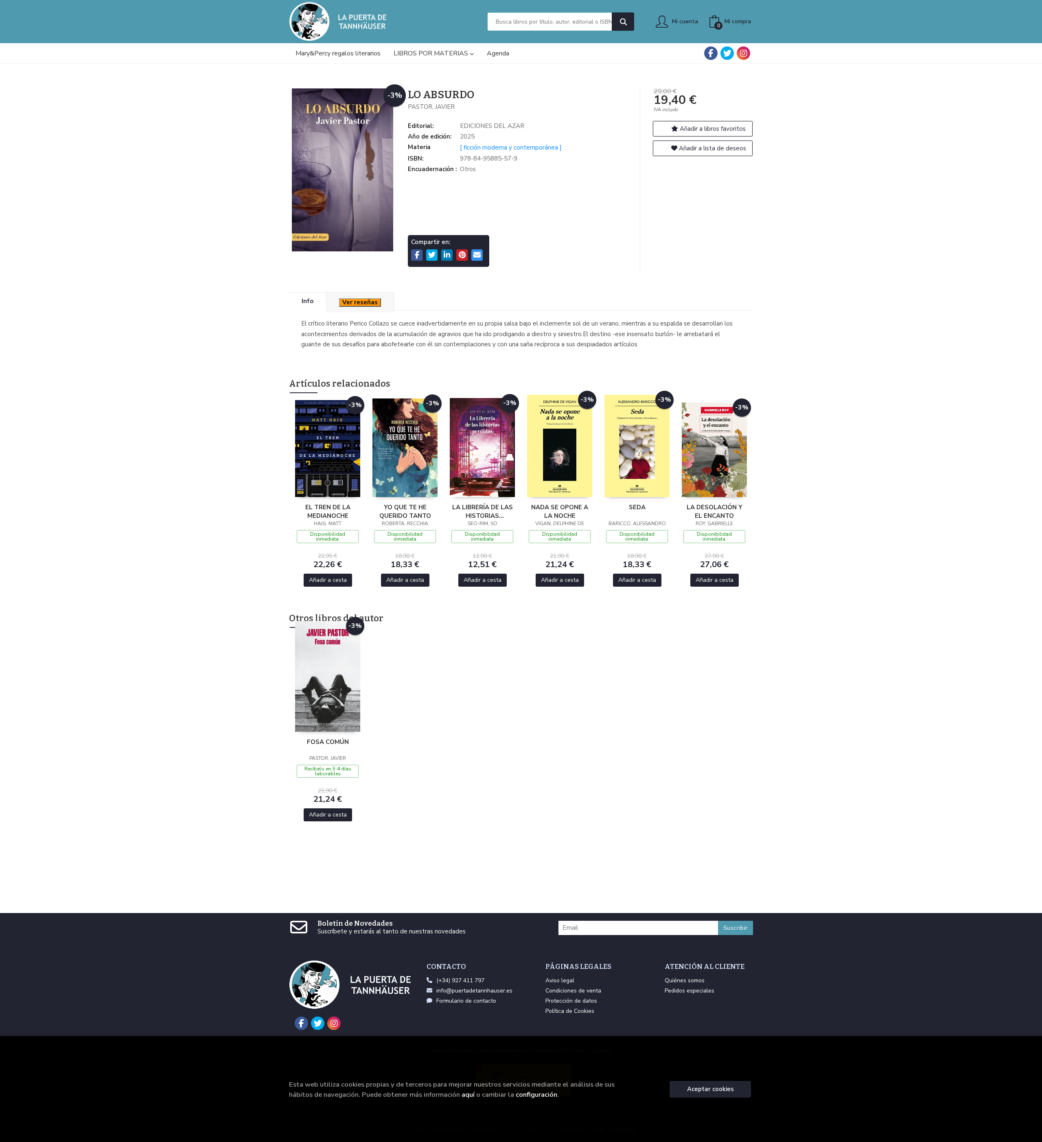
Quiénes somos (685, 980)
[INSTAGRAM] (743, 53)
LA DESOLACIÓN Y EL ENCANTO (714, 511)
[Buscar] (623, 22)
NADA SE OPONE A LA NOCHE (559, 511)
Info (307, 301)
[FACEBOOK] (711, 53)
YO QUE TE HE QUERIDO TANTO (405, 511)
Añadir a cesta (328, 580)
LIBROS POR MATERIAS (432, 53)
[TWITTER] (727, 53)
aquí (468, 1094)
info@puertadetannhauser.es (474, 991)
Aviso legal (559, 980)
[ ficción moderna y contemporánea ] (511, 147)
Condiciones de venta (573, 991)
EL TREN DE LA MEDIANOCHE (327, 511)
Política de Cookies (569, 1011)
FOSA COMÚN (328, 742)
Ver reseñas (360, 302)
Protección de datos (571, 1001)
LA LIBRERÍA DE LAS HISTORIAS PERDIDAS (482, 511)
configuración (536, 1094)
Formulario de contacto (466, 1001)
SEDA (637, 507)
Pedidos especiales (689, 991)
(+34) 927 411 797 (460, 980)
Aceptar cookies (710, 1089)
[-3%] (327, 448)
